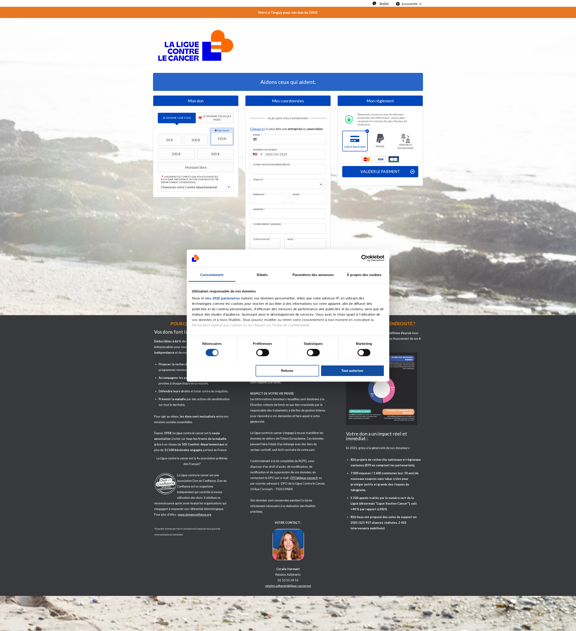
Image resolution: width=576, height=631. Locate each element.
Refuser (287, 371)
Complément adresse (267, 224)
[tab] (177, 118)
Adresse (259, 209)
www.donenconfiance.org (194, 514)
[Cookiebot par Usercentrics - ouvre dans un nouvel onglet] (364, 258)
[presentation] (177, 118)
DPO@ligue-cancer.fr (304, 478)
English (384, 3)
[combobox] (196, 187)
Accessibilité (410, 4)
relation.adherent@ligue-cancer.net (288, 586)
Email (257, 134)
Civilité (258, 179)
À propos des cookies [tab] (364, 275)
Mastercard (366, 159)
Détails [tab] (262, 275)
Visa (380, 159)
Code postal (262, 239)
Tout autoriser (352, 371)
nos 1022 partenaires (222, 298)
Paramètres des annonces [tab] (313, 275)
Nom (297, 194)
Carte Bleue (393, 159)
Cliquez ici (257, 129)
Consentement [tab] (211, 275)
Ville (291, 239)
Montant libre (196, 167)
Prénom (259, 194)
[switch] (262, 352)
